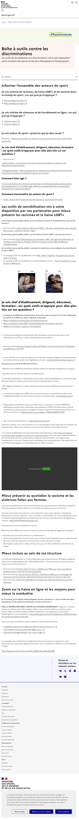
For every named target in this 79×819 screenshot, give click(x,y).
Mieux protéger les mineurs (14, 100)
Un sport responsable (8, 740)
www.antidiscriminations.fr (39, 421)
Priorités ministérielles (8, 716)
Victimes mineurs (11, 121)
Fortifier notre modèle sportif (10, 723)
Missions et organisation (9, 710)
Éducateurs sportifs (7, 700)
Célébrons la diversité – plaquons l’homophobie (22, 326)
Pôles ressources (6, 743)
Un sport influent (7, 736)
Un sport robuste (7, 733)
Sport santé (5, 753)
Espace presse (6, 770)
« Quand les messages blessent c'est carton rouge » (23, 632)
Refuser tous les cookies (41, 811)
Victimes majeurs (11, 124)
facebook (60, 671)
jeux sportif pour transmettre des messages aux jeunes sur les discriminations (37, 434)
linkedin (70, 671)
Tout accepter (63, 811)
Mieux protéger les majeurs (14, 103)
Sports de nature (7, 756)
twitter (65, 671)
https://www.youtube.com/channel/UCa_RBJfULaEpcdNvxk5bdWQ (28, 651)
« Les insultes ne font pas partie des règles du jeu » (23, 629)
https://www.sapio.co (64, 396)
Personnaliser (20, 811)
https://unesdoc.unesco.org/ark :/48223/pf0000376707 (43, 412)
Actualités (5, 763)
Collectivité (5, 690)
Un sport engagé (6, 730)
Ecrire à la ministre (7, 766)
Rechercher (72, 2)
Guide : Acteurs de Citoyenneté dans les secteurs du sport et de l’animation (33, 199)
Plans (3, 713)
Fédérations (5, 697)
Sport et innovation (7, 750)
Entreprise (5, 693)
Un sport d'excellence (8, 726)
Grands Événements (7, 707)
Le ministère (5, 703)
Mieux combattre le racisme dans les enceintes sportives (25, 320)
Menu (76, 2)
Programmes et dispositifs (9, 720)
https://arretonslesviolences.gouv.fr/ (61, 360)
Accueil (4, 22)
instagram (75, 671)
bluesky (65, 677)
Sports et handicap (7, 746)
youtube (60, 677)
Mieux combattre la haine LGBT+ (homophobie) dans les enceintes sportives (33, 323)
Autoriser (46, 469)
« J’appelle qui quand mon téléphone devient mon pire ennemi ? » (29, 626)
